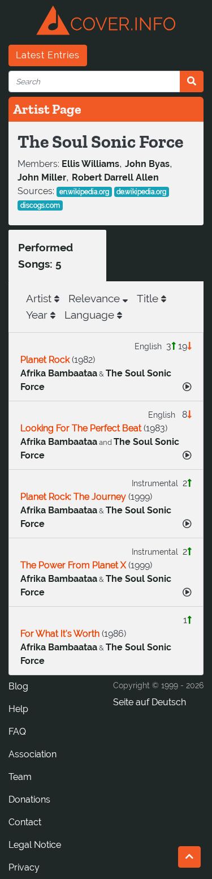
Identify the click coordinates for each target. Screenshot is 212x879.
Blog (18, 686)
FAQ (17, 731)
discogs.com (40, 205)
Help (18, 709)
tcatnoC (24, 822)
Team (20, 776)
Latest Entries (48, 55)
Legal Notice (34, 844)
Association (32, 754)
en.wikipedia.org (84, 192)
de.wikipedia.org (141, 192)
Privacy (24, 867)
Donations (29, 799)
